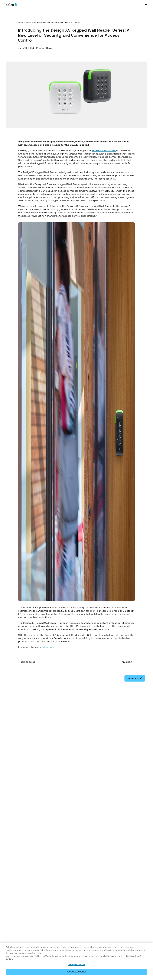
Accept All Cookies (76, 972)
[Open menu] (146, 4)
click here (48, 647)
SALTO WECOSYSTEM (103, 150)
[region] (76, 960)
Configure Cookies (76, 964)
